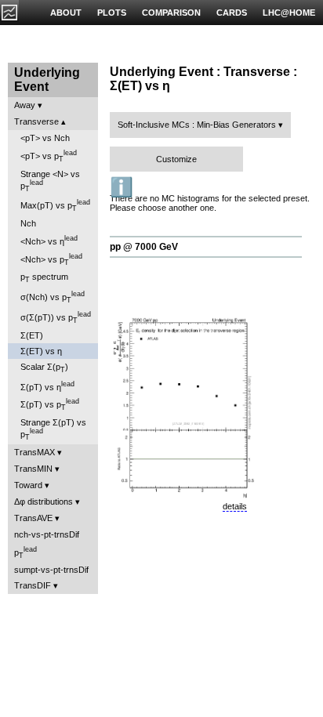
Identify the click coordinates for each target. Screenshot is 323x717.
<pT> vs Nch (45, 138)
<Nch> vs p (51, 259)
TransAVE (33, 518)
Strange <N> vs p (50, 181)
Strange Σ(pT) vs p (53, 429)
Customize (176, 159)
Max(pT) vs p (55, 205)
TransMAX (34, 452)
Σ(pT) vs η (47, 386)
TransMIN (33, 468)
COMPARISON (171, 12)
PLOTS (111, 12)
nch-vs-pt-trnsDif (46, 534)
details (235, 506)
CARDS (231, 12)
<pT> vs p (48, 156)
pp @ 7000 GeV (144, 246)
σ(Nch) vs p (52, 297)
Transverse (36, 121)
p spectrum (44, 278)
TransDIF (32, 585)
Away (24, 105)
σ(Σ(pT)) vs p (55, 317)
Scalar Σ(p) (44, 368)
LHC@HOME (289, 12)
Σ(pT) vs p (49, 404)
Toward (28, 485)
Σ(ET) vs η (41, 351)
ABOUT (66, 12)
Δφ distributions (43, 501)
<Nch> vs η (49, 240)
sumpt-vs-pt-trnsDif (51, 569)
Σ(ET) (31, 335)
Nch (28, 223)
